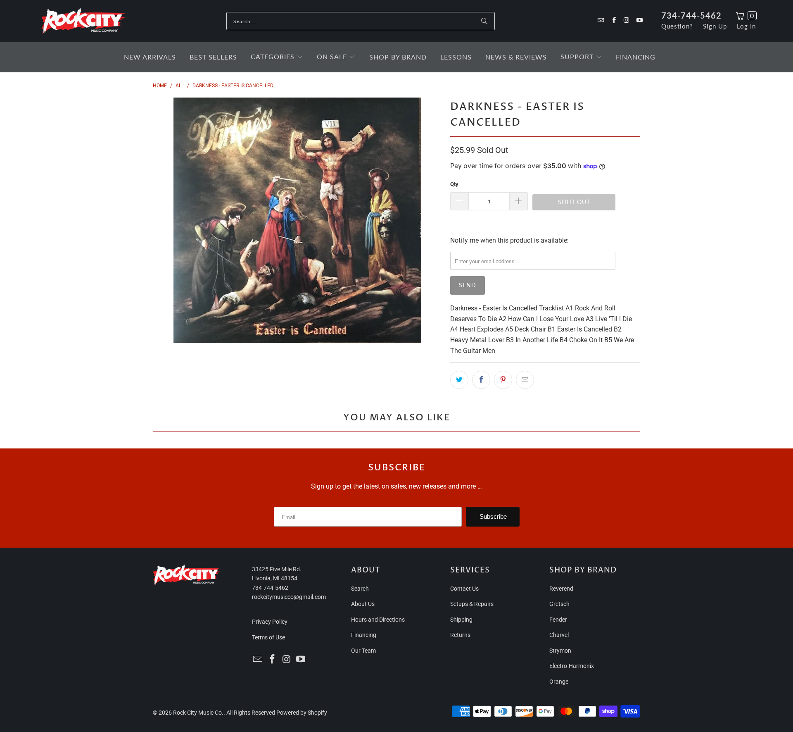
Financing (363, 635)
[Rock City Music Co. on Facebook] (613, 21)
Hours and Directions (378, 619)
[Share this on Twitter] (459, 380)
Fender (558, 619)
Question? (677, 26)
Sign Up (715, 26)
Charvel (559, 635)
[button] (277, 57)
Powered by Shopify (301, 712)
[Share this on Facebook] (481, 380)
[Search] (484, 21)
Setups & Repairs (472, 604)
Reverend (561, 588)
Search (360, 588)
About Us (363, 604)
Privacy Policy (269, 621)
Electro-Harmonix (571, 666)
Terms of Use (268, 637)
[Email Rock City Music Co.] (600, 21)
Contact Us (464, 588)
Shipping (461, 619)
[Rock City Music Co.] (83, 21)
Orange (558, 681)
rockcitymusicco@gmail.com (289, 597)
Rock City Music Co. (198, 712)
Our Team (363, 650)
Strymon (560, 650)
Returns (460, 635)
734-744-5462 (691, 15)
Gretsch (559, 604)
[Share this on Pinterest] (503, 380)
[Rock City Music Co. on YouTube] (639, 21)
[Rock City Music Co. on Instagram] (626, 21)
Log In (746, 26)
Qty (454, 184)
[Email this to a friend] (525, 380)
